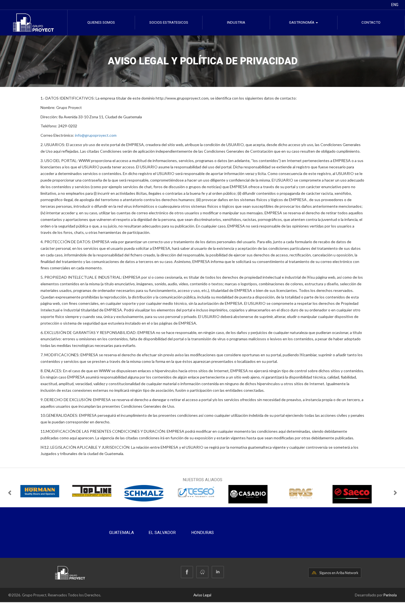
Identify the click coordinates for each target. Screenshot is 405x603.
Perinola (390, 595)
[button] (10, 494)
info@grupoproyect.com (96, 135)
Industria (236, 22)
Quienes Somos (101, 22)
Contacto (370, 22)
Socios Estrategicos (168, 22)
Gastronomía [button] (302, 22)
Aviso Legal (202, 595)
